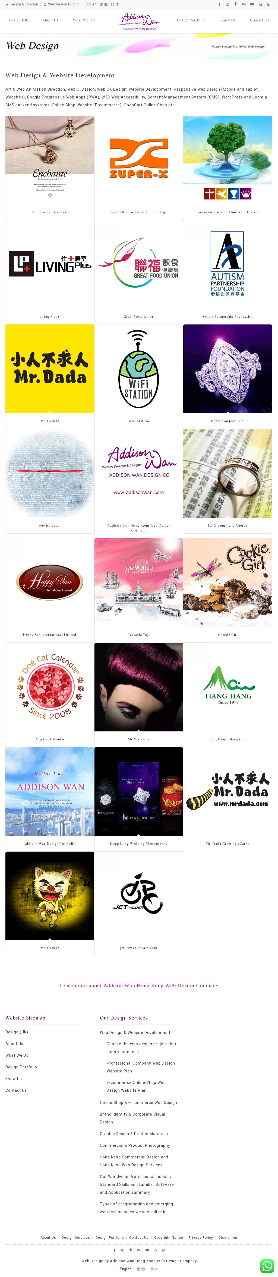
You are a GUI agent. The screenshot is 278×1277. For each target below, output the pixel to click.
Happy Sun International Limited (49, 635)
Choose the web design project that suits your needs (141, 1048)
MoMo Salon (139, 739)
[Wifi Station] (138, 368)
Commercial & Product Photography (135, 1145)
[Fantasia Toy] (138, 582)
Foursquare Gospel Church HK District (228, 212)
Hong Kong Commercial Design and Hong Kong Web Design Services (134, 1161)
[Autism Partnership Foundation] (227, 264)
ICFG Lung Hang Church (227, 525)
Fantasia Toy (138, 635)
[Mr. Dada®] (49, 368)
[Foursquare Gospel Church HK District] (227, 160)
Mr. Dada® (49, 421)
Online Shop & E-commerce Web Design (138, 1102)
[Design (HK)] (19, 15)
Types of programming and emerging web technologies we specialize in (136, 1208)
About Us (14, 1044)
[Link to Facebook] (219, 4)
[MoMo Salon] (138, 687)
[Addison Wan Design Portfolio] (49, 791)
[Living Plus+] (49, 264)
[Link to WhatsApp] (268, 4)
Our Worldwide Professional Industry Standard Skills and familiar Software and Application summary (137, 1184)
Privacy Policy (201, 1238)
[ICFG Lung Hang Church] (227, 473)
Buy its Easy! (50, 525)
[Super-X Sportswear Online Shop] (138, 160)
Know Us (13, 1079)
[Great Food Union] (138, 264)
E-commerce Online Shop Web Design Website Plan (136, 1086)
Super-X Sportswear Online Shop (138, 212)
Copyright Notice (168, 1238)
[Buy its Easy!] (49, 473)
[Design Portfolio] (190, 15)
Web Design (31, 45)
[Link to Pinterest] (236, 4)
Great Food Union (139, 316)
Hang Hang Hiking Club (227, 739)
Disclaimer (228, 1238)
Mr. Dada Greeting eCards (227, 844)
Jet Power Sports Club (138, 948)
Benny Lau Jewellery (227, 421)
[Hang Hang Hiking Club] (227, 687)
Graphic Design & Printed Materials (134, 1134)
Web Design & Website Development (135, 1032)
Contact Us (16, 1090)
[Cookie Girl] (227, 582)
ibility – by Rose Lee (49, 212)
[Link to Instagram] (228, 4)
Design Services (76, 1238)
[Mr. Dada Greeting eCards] (227, 791)
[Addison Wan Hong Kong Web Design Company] (139, 21)
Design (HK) (16, 1032)
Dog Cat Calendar (50, 739)
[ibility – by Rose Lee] (49, 160)
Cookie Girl (228, 635)
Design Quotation (23, 4)
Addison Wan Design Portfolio (50, 844)
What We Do (17, 1055)
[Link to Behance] (244, 4)
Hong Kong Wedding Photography (139, 844)
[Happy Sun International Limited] (49, 582)
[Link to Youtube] (252, 4)
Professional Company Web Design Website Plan (141, 1067)
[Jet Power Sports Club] (138, 896)
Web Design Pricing (63, 4)
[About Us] (50, 15)
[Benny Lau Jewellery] (227, 368)
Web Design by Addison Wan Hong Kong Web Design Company (139, 1261)
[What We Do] (84, 15)
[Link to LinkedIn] (260, 4)
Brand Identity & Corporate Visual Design (132, 1118)
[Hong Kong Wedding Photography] (138, 791)
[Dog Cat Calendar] (49, 687)
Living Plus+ (50, 316)
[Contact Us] (260, 15)
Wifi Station (139, 421)
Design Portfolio (21, 1067)
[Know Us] (228, 15)
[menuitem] (19, 15)
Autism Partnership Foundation (228, 316)
